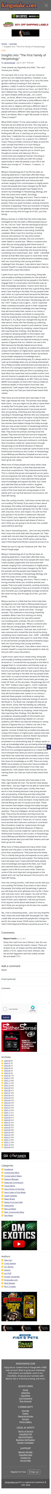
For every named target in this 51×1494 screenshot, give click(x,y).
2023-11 (7, 1142)
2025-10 (7, 1085)
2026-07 (7, 1063)
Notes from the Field (13, 1202)
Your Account (26, 1401)
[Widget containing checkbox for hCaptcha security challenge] (19, 1009)
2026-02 (7, 1075)
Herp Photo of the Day (14, 1189)
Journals (13, 43)
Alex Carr (8, 1260)
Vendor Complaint (25, 1442)
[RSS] (2, 1169)
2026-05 (7, 1068)
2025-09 (7, 1088)
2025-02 (7, 1105)
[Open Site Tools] (49, 747)
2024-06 (7, 1125)
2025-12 (7, 1080)
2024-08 (7, 1120)
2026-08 (7, 1061)
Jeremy (7, 1270)
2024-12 (7, 1110)
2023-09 (7, 1147)
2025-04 (7, 1100)
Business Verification (25, 1440)
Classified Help (25, 1455)
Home (4, 43)
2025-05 (7, 1098)
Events (25, 1413)
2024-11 (7, 1112)
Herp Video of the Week (15, 1192)
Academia (8, 1169)
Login (3, 50)
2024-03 (7, 1132)
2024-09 (7, 1117)
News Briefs (9, 1199)
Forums (25, 1419)
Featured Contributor (13, 1182)
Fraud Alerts (9, 1186)
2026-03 (7, 1073)
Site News (8, 1215)
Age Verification (25, 1437)
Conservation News (13, 1176)
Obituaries (9, 1205)
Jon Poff (7, 1273)
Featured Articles (25, 1416)
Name (4, 970)
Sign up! (35, 1472)
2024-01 (7, 1137)
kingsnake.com (11, 1280)
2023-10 (7, 1145)
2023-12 (7, 1140)
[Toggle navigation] (46, 5)
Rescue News (10, 1209)
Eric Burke (8, 1266)
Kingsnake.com (12, 1482)
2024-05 (7, 1127)
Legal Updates (10, 1195)
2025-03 (7, 1103)
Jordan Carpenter (12, 1276)
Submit (6, 1017)
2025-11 (7, 1083)
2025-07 (7, 1093)
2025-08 (7, 1090)
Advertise (25, 1393)
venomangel (9, 62)
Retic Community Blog (14, 1212)
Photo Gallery (25, 1422)
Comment (5, 988)
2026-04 (7, 1070)
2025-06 (7, 1095)
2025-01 (7, 1108)
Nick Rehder (9, 1283)
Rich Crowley (10, 1286)
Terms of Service (25, 1431)
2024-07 (7, 1122)
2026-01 (7, 1078)
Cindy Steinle (10, 1263)
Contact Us (25, 1457)
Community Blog (11, 1172)
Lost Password (25, 1398)
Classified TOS (25, 1434)
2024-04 (7, 1130)
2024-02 (7, 1135)
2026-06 (7, 1066)
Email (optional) (8, 979)
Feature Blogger (11, 1179)
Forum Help (25, 1460)
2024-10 (7, 1115)
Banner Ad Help (25, 1452)
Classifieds (25, 1395)
